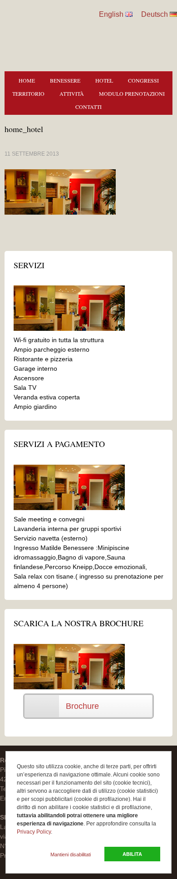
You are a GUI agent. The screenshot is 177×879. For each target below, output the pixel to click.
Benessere (65, 80)
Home (27, 80)
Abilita (132, 854)
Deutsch (154, 14)
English (111, 14)
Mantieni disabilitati (70, 854)
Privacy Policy (34, 832)
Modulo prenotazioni (132, 93)
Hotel (104, 80)
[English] (129, 14)
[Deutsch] (173, 14)
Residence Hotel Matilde (34, 27)
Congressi (143, 80)
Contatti (88, 106)
